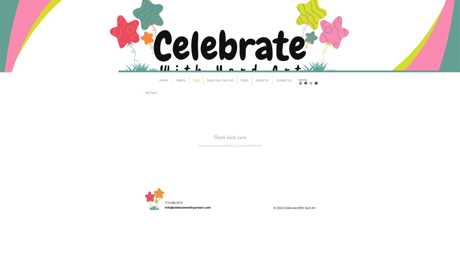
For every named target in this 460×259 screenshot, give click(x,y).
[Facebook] (305, 83)
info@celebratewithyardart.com (188, 208)
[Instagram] (300, 83)
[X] (311, 83)
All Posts (151, 93)
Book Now (303, 79)
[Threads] (316, 83)
